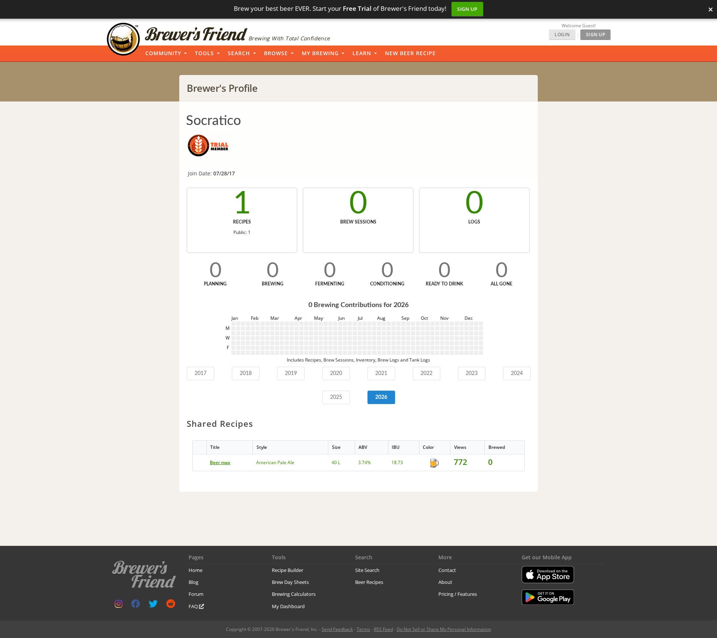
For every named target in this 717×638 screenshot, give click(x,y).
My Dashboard (288, 606)
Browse (276, 53)
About (445, 582)
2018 (246, 373)
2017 (201, 373)
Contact (447, 570)
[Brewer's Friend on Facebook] (135, 605)
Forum (196, 594)
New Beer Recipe (410, 53)
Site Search (367, 570)
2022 (426, 373)
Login (562, 34)
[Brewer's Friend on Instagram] (118, 605)
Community (163, 53)
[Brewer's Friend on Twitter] (153, 605)
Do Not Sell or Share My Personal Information (444, 629)
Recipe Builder (287, 570)
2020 (336, 373)
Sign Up (467, 9)
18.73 (397, 462)
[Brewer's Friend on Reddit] (170, 605)
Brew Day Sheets (290, 582)
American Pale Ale (275, 462)
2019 (291, 373)
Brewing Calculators (294, 594)
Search (239, 53)
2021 (381, 373)
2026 (381, 397)
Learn (362, 53)
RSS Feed (383, 629)
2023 (472, 373)
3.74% (364, 462)
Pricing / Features (457, 594)
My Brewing (320, 53)
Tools (204, 53)
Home (195, 570)
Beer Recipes (369, 582)
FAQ (194, 606)
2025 (336, 397)
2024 (517, 373)
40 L (336, 462)
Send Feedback (337, 629)
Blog (193, 582)
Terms (363, 629)
